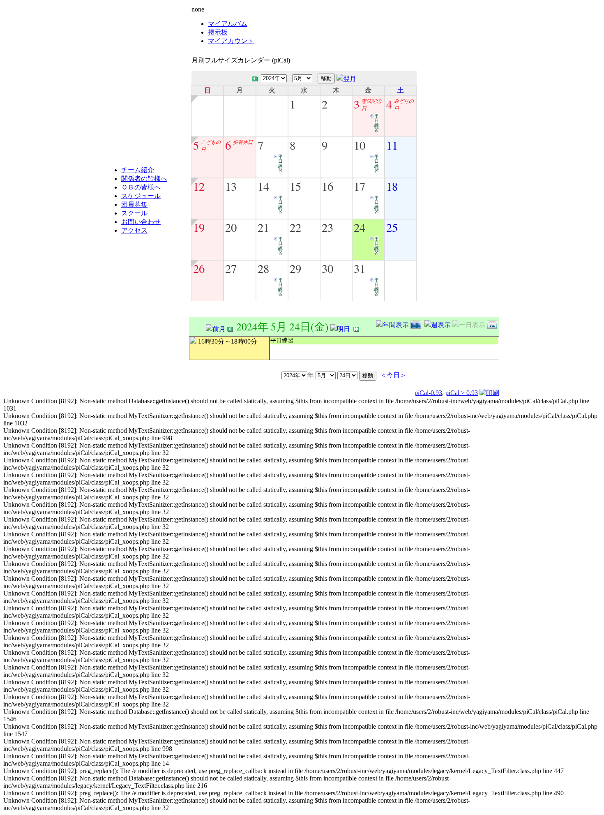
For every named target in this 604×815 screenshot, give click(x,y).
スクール (134, 213)
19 (199, 227)
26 (199, 268)
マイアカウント (231, 40)
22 (295, 227)
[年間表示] (393, 323)
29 (295, 268)
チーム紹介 (137, 169)
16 (327, 186)
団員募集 (134, 204)
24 (359, 227)
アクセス (134, 230)
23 (327, 227)
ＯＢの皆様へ (141, 187)
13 (231, 186)
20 (231, 227)
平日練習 (376, 122)
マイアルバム (227, 23)
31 (359, 268)
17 (359, 186)
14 (263, 186)
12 (199, 186)
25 (392, 227)
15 (295, 186)
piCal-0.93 (428, 392)
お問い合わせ (141, 221)
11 (392, 145)
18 (392, 186)
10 (359, 145)
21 (263, 227)
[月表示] (417, 323)
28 (263, 268)
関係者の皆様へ (144, 178)
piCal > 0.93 (461, 392)
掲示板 (218, 32)
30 (327, 268)
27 (231, 268)
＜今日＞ (393, 374)
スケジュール (141, 195)
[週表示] (438, 323)
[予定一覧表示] (493, 323)
